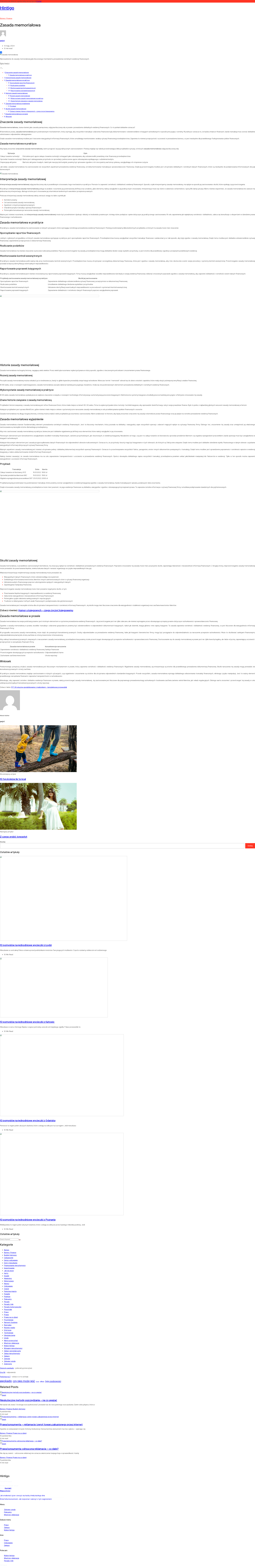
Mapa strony (5, 1491)
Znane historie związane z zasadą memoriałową (27, 101)
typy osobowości (53, 1381)
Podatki (7, 1294)
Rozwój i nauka (9, 1328)
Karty (6, 1273)
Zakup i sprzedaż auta (12, 1351)
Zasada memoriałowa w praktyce (21, 75)
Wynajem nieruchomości (13, 1348)
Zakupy (7, 1356)
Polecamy (8, 1299)
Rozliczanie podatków (17, 85)
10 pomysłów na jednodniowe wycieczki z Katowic (27, 1021)
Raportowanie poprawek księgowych (23, 91)
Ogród (6, 1289)
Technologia (8, 1333)
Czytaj (38, 1)
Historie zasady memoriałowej (17, 93)
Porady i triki (8, 1304)
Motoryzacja (9, 1281)
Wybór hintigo (9, 1346)
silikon (42, 1381)
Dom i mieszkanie (10, 1263)
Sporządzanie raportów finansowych (22, 83)
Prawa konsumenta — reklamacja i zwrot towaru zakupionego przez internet (41, 1424)
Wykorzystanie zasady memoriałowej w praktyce (27, 98)
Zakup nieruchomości (12, 1353)
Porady (6, 1302)
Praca (6, 1312)
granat (37, 1381)
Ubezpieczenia (9, 1335)
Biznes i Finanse (6, 18)
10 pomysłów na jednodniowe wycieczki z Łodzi (26, 945)
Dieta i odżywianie (11, 1260)
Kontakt (8, 1488)
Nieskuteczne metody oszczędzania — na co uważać (28, 1400)
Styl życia (7, 1330)
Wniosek (9, 116)
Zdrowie (7, 1359)
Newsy (6, 1284)
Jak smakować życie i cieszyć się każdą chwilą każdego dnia (22, 1495)
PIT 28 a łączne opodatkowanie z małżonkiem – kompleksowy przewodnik (39, 687)
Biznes (6, 1250)
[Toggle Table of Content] (1, 68)
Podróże (7, 1296)
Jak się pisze (9, 1271)
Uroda (6, 1338)
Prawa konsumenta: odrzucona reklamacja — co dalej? (29, 1448)
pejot (2, 41)
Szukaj (2, 842)
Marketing (8, 1278)
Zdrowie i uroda (9, 1361)
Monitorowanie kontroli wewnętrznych (23, 88)
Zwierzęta (8, 1364)
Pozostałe (8, 1309)
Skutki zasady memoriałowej (16, 109)
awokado (6, 1381)
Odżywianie (8, 1286)
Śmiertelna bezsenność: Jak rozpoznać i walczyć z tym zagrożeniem (26, 1499)
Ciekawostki (8, 1258)
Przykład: (13, 106)
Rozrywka (7, 1325)
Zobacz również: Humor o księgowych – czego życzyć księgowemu (32, 111)
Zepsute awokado (7, 1368)
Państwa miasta (10, 1291)
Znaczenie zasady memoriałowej (17, 72)
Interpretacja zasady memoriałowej (18, 78)
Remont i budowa (10, 1322)
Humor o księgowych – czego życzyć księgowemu (45, 610)
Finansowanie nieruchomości (15, 1265)
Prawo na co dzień (11, 1317)
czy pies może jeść (24, 1381)
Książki (6, 1276)
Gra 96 (2, 1372)
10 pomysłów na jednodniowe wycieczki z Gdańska (27, 1120)
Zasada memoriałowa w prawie (16, 114)
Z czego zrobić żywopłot (13, 836)
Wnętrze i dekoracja (11, 1343)
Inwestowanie (9, 1268)
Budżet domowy (10, 1255)
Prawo (6, 1315)
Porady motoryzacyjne (12, 1307)
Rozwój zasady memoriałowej (20, 96)
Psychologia (8, 1320)
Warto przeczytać (11, 1340)
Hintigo (7, 8)
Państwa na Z (5, 1377)
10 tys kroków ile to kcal (13, 779)
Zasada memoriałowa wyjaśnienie (18, 104)
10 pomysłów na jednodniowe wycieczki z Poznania (27, 1219)
